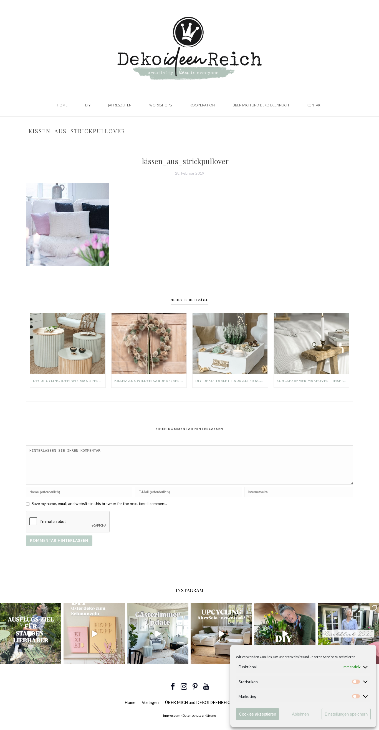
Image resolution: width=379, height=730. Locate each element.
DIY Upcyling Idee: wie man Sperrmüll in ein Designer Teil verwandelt (69, 381)
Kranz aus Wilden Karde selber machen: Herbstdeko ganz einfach (150, 381)
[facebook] (173, 686)
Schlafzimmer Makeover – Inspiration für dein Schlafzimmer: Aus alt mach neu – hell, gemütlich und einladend (313, 381)
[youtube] (206, 686)
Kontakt (314, 105)
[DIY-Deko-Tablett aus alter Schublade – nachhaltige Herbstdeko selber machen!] (230, 343)
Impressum (171, 715)
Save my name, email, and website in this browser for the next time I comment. (99, 503)
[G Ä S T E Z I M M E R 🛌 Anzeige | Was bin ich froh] (157, 633)
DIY (87, 105)
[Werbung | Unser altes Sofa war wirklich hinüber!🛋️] (221, 633)
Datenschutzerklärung (199, 715)
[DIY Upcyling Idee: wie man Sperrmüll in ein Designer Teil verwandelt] (67, 343)
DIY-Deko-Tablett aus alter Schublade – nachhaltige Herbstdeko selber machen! (231, 381)
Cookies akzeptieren (257, 714)
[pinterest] (195, 686)
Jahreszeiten (120, 105)
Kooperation (202, 105)
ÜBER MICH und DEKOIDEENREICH (261, 105)
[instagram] (184, 686)
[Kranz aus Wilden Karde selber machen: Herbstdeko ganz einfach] (149, 343)
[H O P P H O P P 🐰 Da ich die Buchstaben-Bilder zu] (94, 633)
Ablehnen (300, 714)
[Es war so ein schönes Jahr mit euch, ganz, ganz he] (348, 633)
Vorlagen (150, 702)
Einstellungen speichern (346, 714)
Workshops (160, 105)
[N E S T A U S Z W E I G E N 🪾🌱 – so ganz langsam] (284, 633)
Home (62, 105)
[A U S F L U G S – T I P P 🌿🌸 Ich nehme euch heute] (30, 633)
